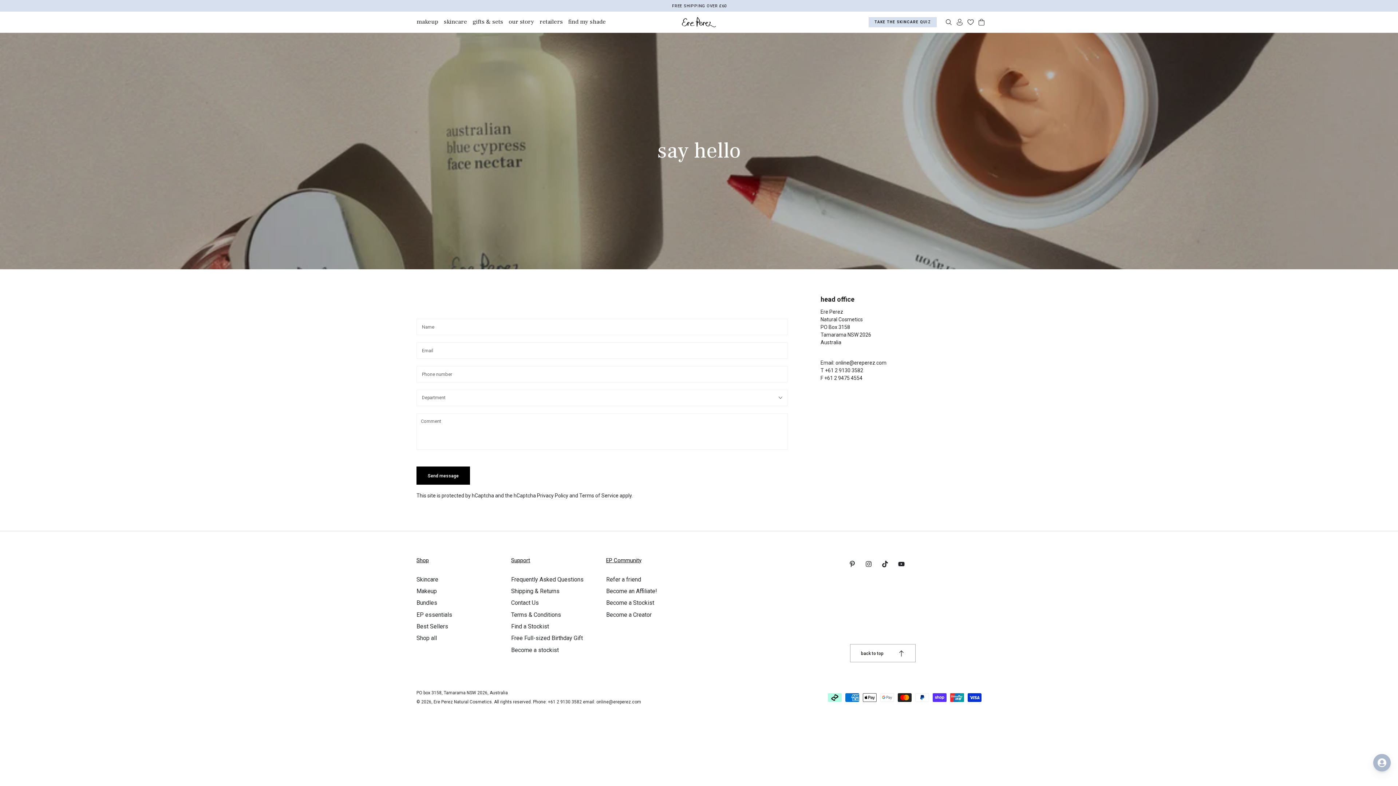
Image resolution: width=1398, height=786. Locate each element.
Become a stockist (535, 650)
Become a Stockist (630, 602)
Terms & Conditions (536, 614)
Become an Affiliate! (631, 591)
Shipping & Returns (535, 591)
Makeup (426, 591)
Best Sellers (432, 626)
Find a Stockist (530, 626)
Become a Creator (629, 614)
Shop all (426, 638)
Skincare (427, 579)
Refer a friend (623, 579)
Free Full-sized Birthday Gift (547, 638)
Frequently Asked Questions (547, 579)
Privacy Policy (552, 496)
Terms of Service (599, 496)
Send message (443, 476)
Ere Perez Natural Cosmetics (463, 701)
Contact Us (525, 602)
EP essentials (434, 614)
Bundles (426, 602)
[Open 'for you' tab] (1382, 762)
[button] (948, 22)
